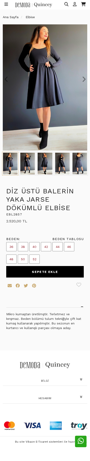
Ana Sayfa (10, 17)
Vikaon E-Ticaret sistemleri (44, 441)
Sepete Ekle (45, 272)
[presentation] (6, 79)
